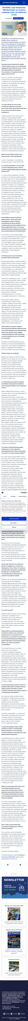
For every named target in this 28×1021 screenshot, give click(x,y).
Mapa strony (4, 1017)
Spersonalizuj (13, 522)
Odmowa (14, 527)
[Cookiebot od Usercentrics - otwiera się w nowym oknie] (21, 493)
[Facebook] (7, 864)
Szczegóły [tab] (13, 496)
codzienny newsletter (11, 997)
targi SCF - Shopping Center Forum (11, 995)
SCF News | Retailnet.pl (10, 2)
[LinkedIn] (20, 864)
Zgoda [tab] (4, 496)
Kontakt (17, 1018)
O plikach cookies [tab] (22, 496)
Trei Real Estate (18, 18)
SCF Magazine (15, 1002)
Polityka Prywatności (12, 1017)
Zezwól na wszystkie (14, 518)
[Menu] (24, 2)
